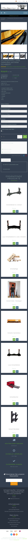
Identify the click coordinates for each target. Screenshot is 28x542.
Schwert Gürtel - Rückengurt (14, 301)
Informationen (6, 160)
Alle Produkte (14, 526)
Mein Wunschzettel (14, 524)
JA (2, 131)
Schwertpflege (14, 268)
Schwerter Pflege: (5, 114)
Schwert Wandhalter (14, 429)
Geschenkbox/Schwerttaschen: (9, 124)
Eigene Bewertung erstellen (20, 66)
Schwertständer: (5, 103)
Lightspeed (24, 538)
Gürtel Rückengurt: (6, 108)
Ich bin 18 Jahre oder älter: (8, 129)
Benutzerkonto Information (14, 518)
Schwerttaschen (14, 397)
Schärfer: (3, 119)
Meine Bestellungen (14, 520)
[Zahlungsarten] (7, 531)
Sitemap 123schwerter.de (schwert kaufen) (14, 511)
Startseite (3, 18)
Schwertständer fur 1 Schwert (14, 204)
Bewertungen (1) (10, 66)
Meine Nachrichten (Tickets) (14, 522)
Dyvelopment (16, 539)
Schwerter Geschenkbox (14, 333)
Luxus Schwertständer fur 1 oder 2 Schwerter (14, 236)
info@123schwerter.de (14, 498)
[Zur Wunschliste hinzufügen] (1, 136)
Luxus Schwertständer (14, 365)
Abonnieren (14, 483)
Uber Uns (14, 507)
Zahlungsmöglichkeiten (14, 509)
